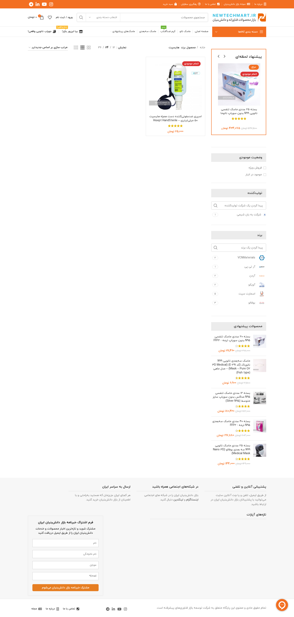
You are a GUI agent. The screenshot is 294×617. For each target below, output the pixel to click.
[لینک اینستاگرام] (51, 4)
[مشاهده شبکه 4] (76, 47)
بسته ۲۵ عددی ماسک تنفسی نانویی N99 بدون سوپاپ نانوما (239, 111)
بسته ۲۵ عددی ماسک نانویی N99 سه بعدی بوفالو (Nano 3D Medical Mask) (231, 449)
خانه (202, 47)
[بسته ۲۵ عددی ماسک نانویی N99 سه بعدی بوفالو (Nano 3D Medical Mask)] (259, 455)
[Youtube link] (44, 4)
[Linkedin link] (37, 4)
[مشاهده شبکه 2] (89, 47)
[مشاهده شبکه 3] (82, 47)
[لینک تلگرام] (31, 4)
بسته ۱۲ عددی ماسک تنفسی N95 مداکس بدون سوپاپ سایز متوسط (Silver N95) (231, 397)
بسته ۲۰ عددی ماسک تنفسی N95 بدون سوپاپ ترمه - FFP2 (232, 339)
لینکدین (178, 500)
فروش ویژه (255, 168)
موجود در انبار (253, 174)
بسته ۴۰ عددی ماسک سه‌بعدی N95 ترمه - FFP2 (231, 423)
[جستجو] (81, 17)
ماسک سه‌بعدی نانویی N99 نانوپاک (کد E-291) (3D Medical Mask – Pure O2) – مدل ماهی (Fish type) (231, 367)
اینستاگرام (192, 500)
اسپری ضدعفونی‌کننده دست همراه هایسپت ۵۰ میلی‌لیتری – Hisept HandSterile (175, 118)
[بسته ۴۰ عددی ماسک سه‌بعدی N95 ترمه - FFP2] (259, 428)
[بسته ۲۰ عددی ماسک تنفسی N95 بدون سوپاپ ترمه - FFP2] (259, 344)
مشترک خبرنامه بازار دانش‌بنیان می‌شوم (65, 588)
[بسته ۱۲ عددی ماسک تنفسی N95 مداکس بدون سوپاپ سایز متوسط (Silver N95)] (259, 402)
